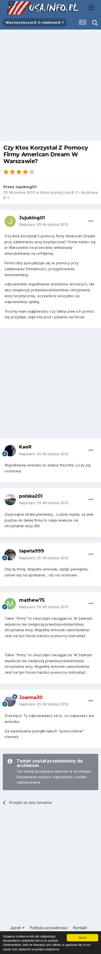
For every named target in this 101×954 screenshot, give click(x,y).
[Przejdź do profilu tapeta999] (10, 554)
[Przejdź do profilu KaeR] (10, 450)
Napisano (43, 224)
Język (16, 927)
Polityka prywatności (49, 927)
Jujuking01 (25, 186)
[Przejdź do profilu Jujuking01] (10, 221)
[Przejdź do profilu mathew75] (10, 603)
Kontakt (80, 927)
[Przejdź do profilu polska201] (10, 499)
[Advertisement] (50, 86)
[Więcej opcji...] (91, 221)
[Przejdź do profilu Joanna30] (10, 701)
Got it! (82, 937)
